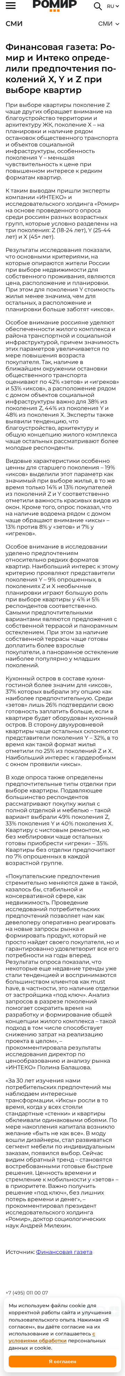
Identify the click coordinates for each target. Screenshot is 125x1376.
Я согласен (62, 1361)
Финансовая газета (64, 1252)
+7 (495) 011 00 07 (27, 1293)
